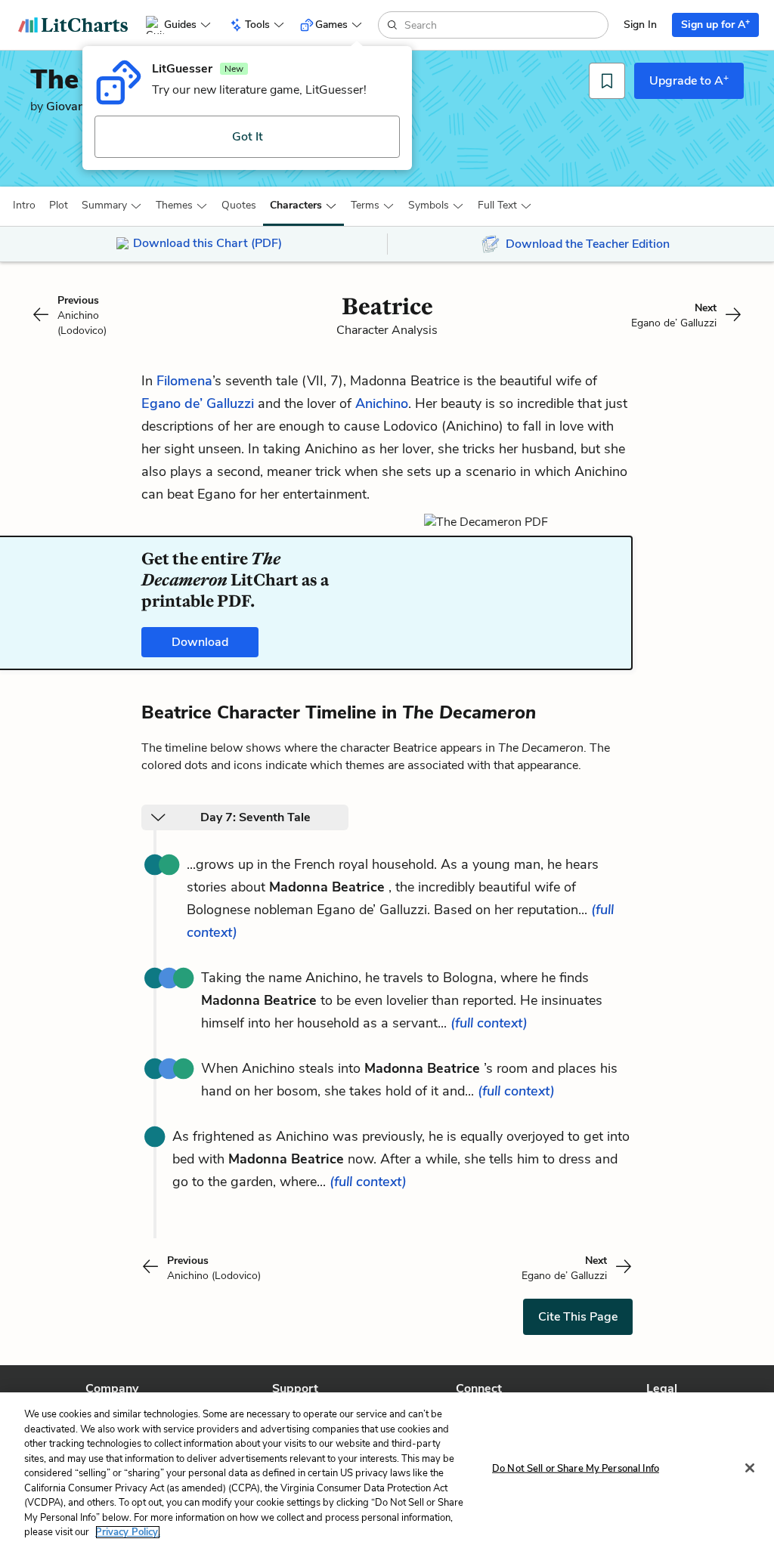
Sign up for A (715, 24)
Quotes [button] (238, 205)
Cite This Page (578, 1317)
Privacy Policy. (127, 1532)
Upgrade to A (689, 80)
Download (200, 642)
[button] (24, 205)
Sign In (640, 24)
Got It (247, 136)
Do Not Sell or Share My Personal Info (575, 1468)
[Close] (749, 1468)
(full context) (489, 1023)
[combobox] (504, 25)
